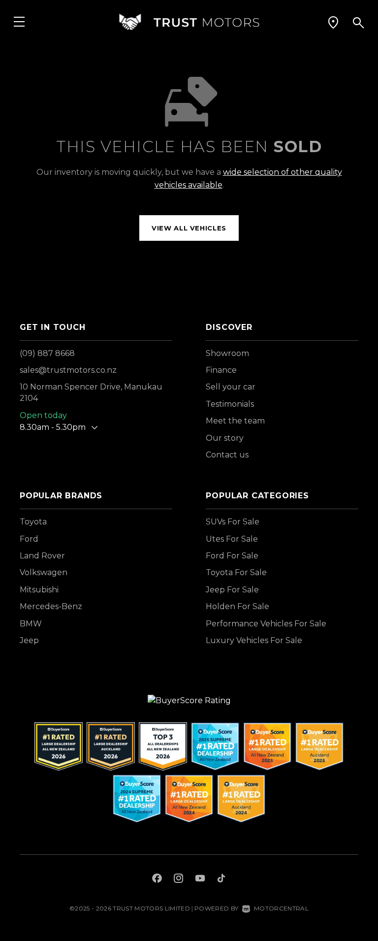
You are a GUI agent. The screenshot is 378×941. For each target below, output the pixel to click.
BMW (31, 623)
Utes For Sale (232, 539)
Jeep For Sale (232, 589)
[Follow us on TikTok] (221, 879)
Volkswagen (43, 572)
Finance (221, 370)
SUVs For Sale (232, 521)
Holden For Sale (237, 606)
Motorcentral (281, 908)
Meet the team (235, 420)
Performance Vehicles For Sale (266, 623)
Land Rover (42, 555)
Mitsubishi (39, 589)
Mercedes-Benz (51, 606)
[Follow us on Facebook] (157, 879)
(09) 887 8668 (47, 353)
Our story (225, 438)
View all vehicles (189, 228)
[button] (333, 22)
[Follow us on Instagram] (179, 879)
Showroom (227, 353)
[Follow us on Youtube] (200, 879)
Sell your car (230, 386)
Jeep (29, 640)
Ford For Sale (232, 555)
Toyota (33, 521)
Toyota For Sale (236, 572)
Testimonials (230, 404)
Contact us (227, 454)
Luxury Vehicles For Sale (254, 640)
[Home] (189, 22)
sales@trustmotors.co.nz (68, 370)
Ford (29, 539)
